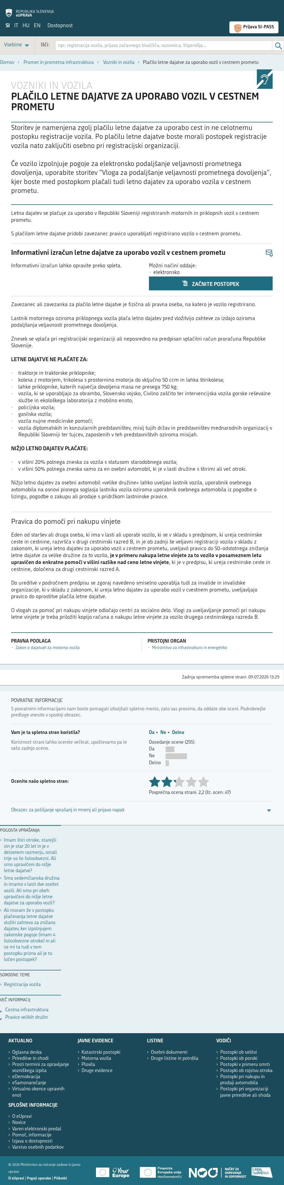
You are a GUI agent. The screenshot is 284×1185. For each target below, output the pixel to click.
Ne (163, 732)
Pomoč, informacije (32, 1135)
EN (37, 26)
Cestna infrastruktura (27, 1010)
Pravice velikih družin (26, 1017)
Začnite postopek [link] (215, 284)
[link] (17, 45)
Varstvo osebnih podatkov (38, 1147)
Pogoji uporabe (39, 1178)
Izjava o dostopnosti (32, 1141)
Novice (19, 1122)
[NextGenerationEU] (161, 1170)
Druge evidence (97, 1070)
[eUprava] (30, 10)
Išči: (45, 45)
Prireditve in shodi (30, 1058)
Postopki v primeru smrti (245, 1064)
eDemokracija (26, 1077)
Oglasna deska (27, 1052)
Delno (178, 732)
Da (151, 732)
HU (26, 26)
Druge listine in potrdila (174, 1058)
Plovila (88, 1064)
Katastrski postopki (101, 1052)
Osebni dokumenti (169, 1052)
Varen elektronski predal (36, 1129)
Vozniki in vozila (119, 62)
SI (8, 26)
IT (16, 26)
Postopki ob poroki (238, 1058)
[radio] (179, 782)
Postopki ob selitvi (238, 1052)
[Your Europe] (114, 1170)
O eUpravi (22, 1116)
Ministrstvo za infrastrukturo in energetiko (189, 648)
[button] (269, 253)
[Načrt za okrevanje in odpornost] (217, 1170)
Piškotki (60, 1178)
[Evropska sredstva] (262, 1170)
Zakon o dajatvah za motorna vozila (48, 648)
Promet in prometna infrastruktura (59, 62)
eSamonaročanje (29, 1083)
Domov (7, 62)
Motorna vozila (96, 1058)
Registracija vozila (22, 984)
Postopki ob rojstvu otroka (246, 1070)
